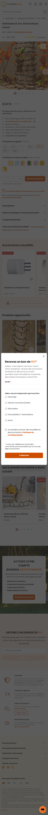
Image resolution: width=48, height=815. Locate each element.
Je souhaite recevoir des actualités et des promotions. (24, 432)
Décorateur (13, 408)
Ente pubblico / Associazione (20, 414)
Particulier (12, 397)
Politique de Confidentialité (21, 433)
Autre (10, 420)
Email (8, 382)
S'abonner (24, 455)
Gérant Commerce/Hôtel (19, 402)
